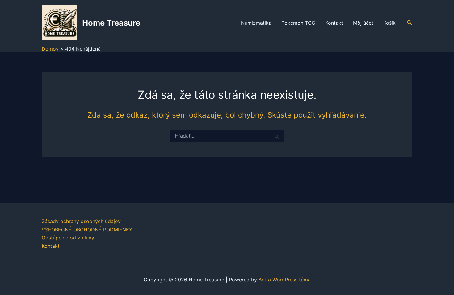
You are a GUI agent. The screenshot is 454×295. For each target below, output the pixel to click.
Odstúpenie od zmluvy (68, 238)
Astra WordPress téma (285, 279)
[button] (409, 23)
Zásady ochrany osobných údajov (81, 221)
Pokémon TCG (298, 23)
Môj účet (363, 23)
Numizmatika (256, 23)
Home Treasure (111, 22)
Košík (389, 23)
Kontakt (334, 23)
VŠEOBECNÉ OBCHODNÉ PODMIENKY (87, 229)
